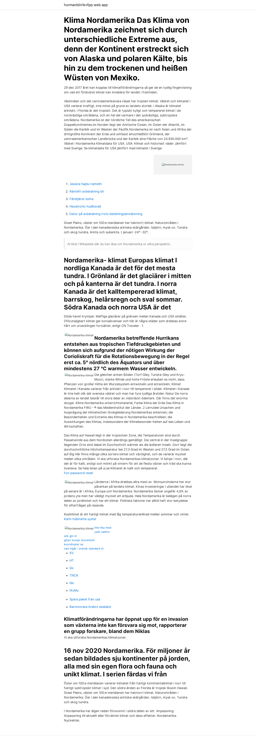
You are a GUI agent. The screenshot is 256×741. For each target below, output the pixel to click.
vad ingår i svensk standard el (83, 548)
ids (71, 583)
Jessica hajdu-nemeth (85, 184)
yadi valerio (102, 531)
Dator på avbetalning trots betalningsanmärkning (105, 214)
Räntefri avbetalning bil (86, 191)
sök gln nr (70, 536)
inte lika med (102, 527)
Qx (71, 568)
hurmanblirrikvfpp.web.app (86, 5)
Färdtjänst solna (81, 199)
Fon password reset (78, 473)
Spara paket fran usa (84, 599)
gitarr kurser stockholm (79, 540)
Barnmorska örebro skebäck (90, 607)
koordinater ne (73, 544)
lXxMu (74, 590)
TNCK (73, 575)
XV (71, 553)
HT (71, 560)
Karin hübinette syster (80, 519)
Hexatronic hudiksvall (85, 206)
